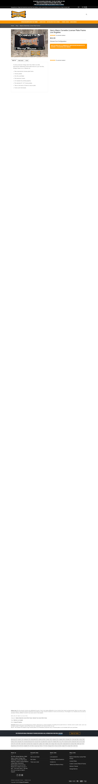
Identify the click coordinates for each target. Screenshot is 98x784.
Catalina (62, 739)
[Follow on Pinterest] (22, 775)
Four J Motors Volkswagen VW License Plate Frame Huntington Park (49, 459)
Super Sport (38, 745)
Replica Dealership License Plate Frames (29, 22)
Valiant (64, 745)
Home (12, 25)
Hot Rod (29, 743)
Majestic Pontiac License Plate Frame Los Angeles (49, 520)
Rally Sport (80, 743)
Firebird (55, 741)
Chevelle (68, 739)
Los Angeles (20, 720)
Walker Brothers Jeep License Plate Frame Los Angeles (49, 643)
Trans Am (58, 745)
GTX (18, 743)
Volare (70, 745)
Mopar (54, 743)
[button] (78, 7)
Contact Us (53, 762)
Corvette (44, 741)
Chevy (82, 739)
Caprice (55, 739)
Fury (61, 741)
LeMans (41, 743)
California (15, 720)
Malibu (48, 743)
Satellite (26, 745)
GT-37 (82, 741)
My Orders (33, 759)
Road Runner (14, 745)
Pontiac (73, 743)
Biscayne (27, 739)
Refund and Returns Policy (56, 764)
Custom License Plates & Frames (53, 22)
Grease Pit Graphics (18, 722)
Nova (60, 743)
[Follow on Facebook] (17, 775)
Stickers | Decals (65, 22)
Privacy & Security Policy (17, 780)
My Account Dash (35, 756)
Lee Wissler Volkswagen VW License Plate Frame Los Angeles (49, 704)
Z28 (75, 745)
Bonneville (34, 739)
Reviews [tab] (27, 60)
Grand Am (68, 741)
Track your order (35, 762)
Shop (17, 25)
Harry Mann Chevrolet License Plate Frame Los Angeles (49, 215)
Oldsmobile (66, 743)
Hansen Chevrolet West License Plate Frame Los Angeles (49, 153)
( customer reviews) (60, 35)
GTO (13, 743)
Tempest (51, 745)
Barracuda (14, 739)
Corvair (37, 741)
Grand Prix (75, 741)
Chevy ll (14, 741)
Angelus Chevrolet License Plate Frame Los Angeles (49, 582)
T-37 (45, 745)
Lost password (53, 756)
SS (31, 745)
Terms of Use (27, 780)
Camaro (49, 739)
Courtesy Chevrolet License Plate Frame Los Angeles (49, 398)
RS (21, 745)
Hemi (23, 743)
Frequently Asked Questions (57, 759)
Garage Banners (73, 22)
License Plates (43, 22)
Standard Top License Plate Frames (40, 717)
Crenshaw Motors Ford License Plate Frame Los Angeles (49, 276)
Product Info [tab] (14, 60)
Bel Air (21, 739)
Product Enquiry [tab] (20, 60)
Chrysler (20, 741)
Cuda (50, 741)
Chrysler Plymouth (29, 741)
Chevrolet (75, 739)
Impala (35, 743)
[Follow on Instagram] (20, 775)
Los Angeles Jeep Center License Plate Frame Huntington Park (49, 337)
